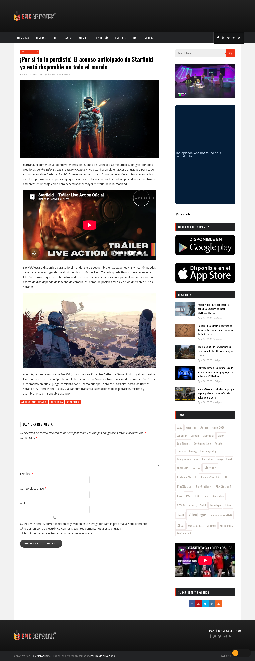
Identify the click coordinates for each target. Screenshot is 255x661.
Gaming (193, 451)
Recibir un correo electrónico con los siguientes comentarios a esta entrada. (72, 528)
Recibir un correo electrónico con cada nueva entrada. (58, 533)
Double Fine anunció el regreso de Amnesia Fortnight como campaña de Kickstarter (215, 330)
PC (225, 476)
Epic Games (183, 443)
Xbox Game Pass (196, 525)
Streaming (192, 505)
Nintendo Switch (186, 477)
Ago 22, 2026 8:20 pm (210, 360)
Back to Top (230, 655)
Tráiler (228, 505)
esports (120, 38)
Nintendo (210, 467)
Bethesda (56, 402)
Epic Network (39, 656)
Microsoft (182, 468)
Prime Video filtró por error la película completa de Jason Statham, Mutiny (213, 308)
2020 (179, 427)
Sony (205, 496)
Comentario (29, 437)
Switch (203, 505)
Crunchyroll (208, 435)
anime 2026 (218, 427)
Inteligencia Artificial (187, 459)
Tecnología (101, 38)
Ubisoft (180, 515)
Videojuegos (29, 51)
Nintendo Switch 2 (209, 477)
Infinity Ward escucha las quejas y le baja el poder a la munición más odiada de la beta (216, 393)
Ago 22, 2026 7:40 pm (210, 402)
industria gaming (208, 451)
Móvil (83, 38)
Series (148, 38)
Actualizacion (191, 427)
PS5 (188, 495)
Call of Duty (182, 435)
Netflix (196, 468)
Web (23, 503)
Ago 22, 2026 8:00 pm (210, 381)
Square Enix (218, 496)
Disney (221, 435)
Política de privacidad (102, 656)
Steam (181, 505)
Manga (220, 459)
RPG (197, 496)
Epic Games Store (202, 443)
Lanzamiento (208, 459)
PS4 (179, 496)
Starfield (73, 402)
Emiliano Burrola (61, 74)
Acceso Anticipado (34, 402)
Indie (56, 38)
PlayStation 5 (223, 486)
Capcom (195, 435)
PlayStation (184, 486)
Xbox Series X (226, 526)
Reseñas (40, 38)
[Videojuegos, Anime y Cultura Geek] (35, 21)
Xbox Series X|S (184, 533)
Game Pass (181, 451)
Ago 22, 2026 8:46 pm (210, 339)
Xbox (180, 525)
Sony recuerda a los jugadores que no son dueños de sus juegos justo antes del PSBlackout (215, 372)
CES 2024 (23, 38)
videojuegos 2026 (221, 515)
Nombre (26, 473)
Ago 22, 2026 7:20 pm (210, 318)
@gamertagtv (182, 214)
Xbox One (211, 526)
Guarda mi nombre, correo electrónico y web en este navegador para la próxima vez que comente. (83, 524)
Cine (135, 38)
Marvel (229, 459)
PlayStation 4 (204, 486)
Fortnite (218, 443)
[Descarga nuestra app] (205, 254)
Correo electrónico (33, 488)
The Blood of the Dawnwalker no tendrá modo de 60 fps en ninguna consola (215, 351)
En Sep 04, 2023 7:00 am (33, 74)
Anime (69, 38)
